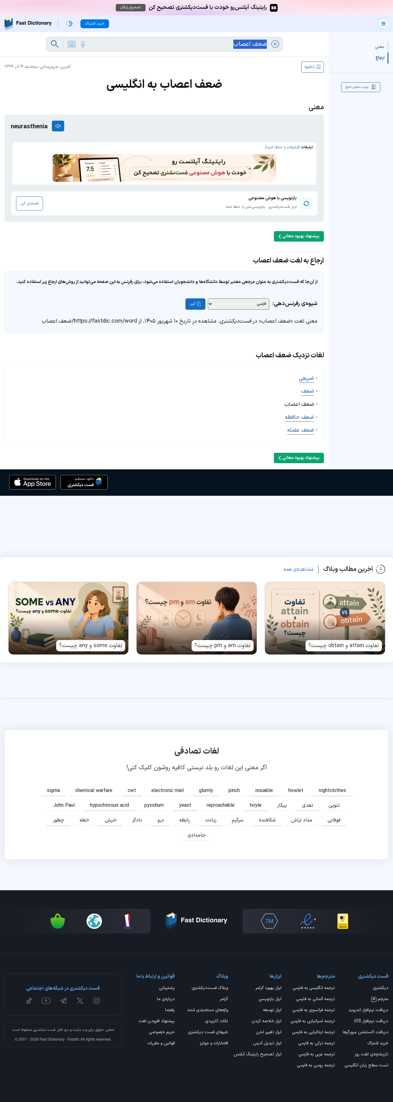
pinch (234, 790)
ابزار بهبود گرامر (268, 988)
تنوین (334, 805)
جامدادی (197, 835)
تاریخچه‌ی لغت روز (371, 1054)
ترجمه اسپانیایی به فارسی (312, 1021)
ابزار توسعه (272, 1010)
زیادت (210, 820)
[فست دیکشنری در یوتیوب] (46, 1001)
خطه (84, 820)
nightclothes (332, 790)
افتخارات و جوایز (214, 1043)
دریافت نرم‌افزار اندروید (368, 1010)
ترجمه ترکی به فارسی (316, 1043)
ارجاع (379, 58)
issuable (264, 790)
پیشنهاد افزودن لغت (156, 1021)
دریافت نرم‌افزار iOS (371, 1021)
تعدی (307, 805)
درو (161, 820)
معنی (379, 47)
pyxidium (154, 805)
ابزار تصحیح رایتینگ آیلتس (258, 1054)
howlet (295, 790)
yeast (185, 805)
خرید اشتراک (377, 1043)
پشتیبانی (167, 988)
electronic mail (167, 790)
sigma (53, 790)
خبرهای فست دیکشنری (208, 1032)
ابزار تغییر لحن (269, 1032)
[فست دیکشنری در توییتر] (80, 1001)
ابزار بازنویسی (270, 999)
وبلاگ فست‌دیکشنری (210, 988)
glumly (206, 790)
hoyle (256, 805)
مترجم (380, 999)
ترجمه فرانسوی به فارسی (313, 1010)
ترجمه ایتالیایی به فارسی (313, 1032)
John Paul (64, 805)
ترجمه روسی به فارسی (316, 1066)
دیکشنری (380, 988)
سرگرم (237, 820)
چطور (58, 820)
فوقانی (334, 820)
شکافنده (267, 820)
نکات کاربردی (216, 1021)
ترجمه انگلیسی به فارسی (314, 988)
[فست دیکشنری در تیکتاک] (29, 1001)
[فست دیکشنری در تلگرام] (63, 1001)
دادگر (137, 820)
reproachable (221, 805)
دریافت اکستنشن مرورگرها (365, 1032)
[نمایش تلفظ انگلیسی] (58, 126)
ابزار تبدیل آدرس (267, 1043)
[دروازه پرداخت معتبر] (342, 921)
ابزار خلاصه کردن (267, 1021)
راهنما (170, 1010)
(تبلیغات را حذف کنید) (282, 147)
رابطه (184, 820)
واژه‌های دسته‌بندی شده (208, 1010)
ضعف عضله (300, 430)
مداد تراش (301, 820)
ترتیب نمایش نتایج (356, 87)
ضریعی (306, 378)
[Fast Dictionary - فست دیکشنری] (28, 24)
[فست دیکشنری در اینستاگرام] (96, 1001)
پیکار (282, 805)
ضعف (307, 391)
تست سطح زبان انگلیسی (366, 1066)
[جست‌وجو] (54, 44)
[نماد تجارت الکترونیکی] (307, 921)
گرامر (224, 999)
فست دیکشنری (44, 1030)
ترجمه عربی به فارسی (316, 1054)
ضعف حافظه (299, 417)
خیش (111, 820)
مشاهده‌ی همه (298, 569)
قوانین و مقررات (161, 1043)
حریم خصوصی (162, 1032)
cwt (132, 790)
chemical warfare (93, 790)
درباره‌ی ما (166, 999)
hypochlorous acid (109, 805)
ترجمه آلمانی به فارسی (315, 999)
